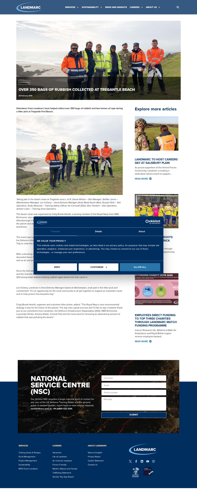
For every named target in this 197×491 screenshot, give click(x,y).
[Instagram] (153, 461)
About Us (151, 7)
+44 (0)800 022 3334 (62, 408)
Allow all (140, 267)
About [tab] (142, 231)
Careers (134, 7)
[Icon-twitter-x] (130, 461)
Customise (96, 267)
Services (70, 7)
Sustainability (90, 7)
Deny (57, 267)
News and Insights (116, 7)
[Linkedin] (141, 461)
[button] (178, 7)
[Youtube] (147, 461)
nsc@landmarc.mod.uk (41, 408)
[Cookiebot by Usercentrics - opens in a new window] (147, 222)
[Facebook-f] (136, 461)
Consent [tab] (55, 231)
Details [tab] (98, 231)
